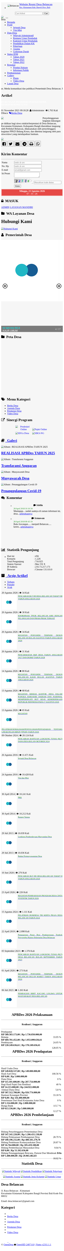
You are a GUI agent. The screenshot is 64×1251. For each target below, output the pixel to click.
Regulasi (11, 65)
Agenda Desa (13, 408)
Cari (46, 13)
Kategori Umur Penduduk (25, 41)
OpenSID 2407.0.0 (25, 1244)
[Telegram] (24, 144)
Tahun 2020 (18, 57)
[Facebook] (4, 144)
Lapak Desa (12, 83)
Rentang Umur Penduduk (25, 38)
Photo (16, 78)
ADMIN (5, 207)
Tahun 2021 (18, 59)
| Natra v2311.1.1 (43, 1244)
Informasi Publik (21, 70)
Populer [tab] (10, 584)
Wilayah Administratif (23, 35)
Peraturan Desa (14, 411)
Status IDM (12, 54)
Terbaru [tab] (10, 582)
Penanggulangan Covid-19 (21, 491)
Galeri (11, 440)
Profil (9, 25)
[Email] (17, 144)
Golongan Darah (21, 51)
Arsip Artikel (17, 576)
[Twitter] (11, 144)
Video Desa (18, 81)
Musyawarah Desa (15, 478)
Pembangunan (14, 73)
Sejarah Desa (19, 27)
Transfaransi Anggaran (19, 466)
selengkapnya (25, 508)
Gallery (10, 75)
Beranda (11, 22)
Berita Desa (16, 113)
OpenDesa (9, 1244)
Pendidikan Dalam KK (24, 43)
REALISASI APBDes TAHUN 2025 (28, 453)
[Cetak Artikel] (31, 144)
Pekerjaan (17, 46)
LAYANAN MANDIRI (21, 207)
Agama (16, 49)
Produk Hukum (20, 67)
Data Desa (12, 33)
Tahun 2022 (18, 62)
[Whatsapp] (38, 144)
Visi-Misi (17, 30)
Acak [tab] (9, 587)
